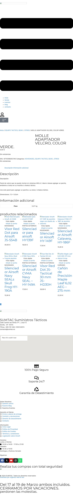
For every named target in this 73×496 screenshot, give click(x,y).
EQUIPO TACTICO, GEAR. (14, 130)
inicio (6, 98)
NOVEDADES (29, 159)
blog (6, 104)
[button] (36, 55)
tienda (7, 100)
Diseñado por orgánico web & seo (12, 477)
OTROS (27, 130)
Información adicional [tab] (20, 168)
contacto (8, 107)
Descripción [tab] (9, 168)
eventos (7, 102)
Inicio (2, 130)
